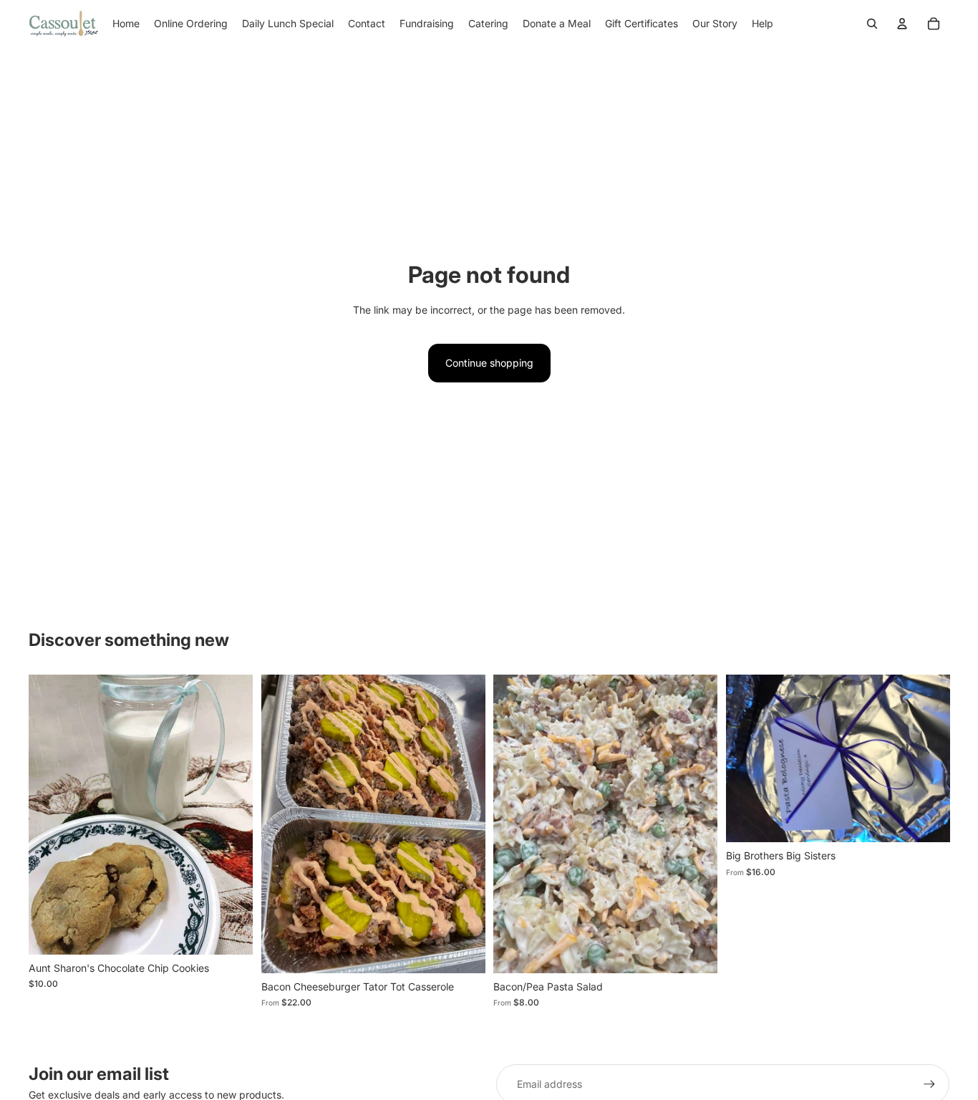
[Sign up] (929, 1084)
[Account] (902, 23)
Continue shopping (489, 363)
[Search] (872, 23)
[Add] (230, 932)
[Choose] (462, 951)
